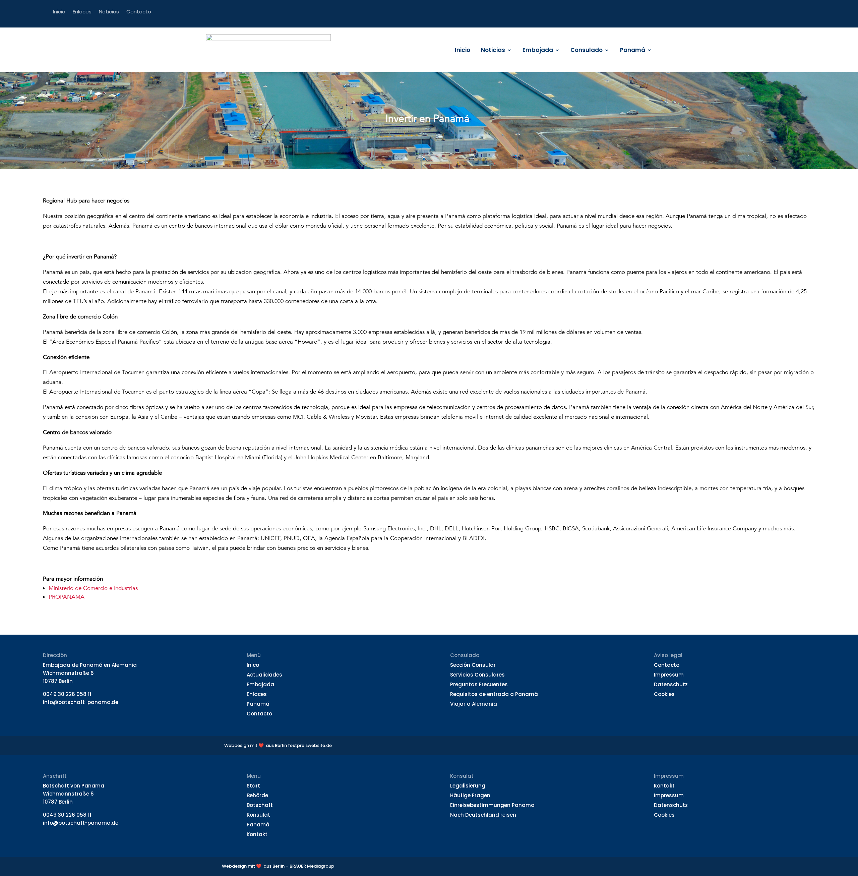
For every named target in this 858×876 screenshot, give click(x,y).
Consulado (586, 51)
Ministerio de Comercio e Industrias (93, 588)
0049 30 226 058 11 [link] (67, 694)
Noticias (493, 51)
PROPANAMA (66, 597)
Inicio (462, 51)
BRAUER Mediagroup (312, 866)
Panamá (632, 51)
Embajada (538, 51)
